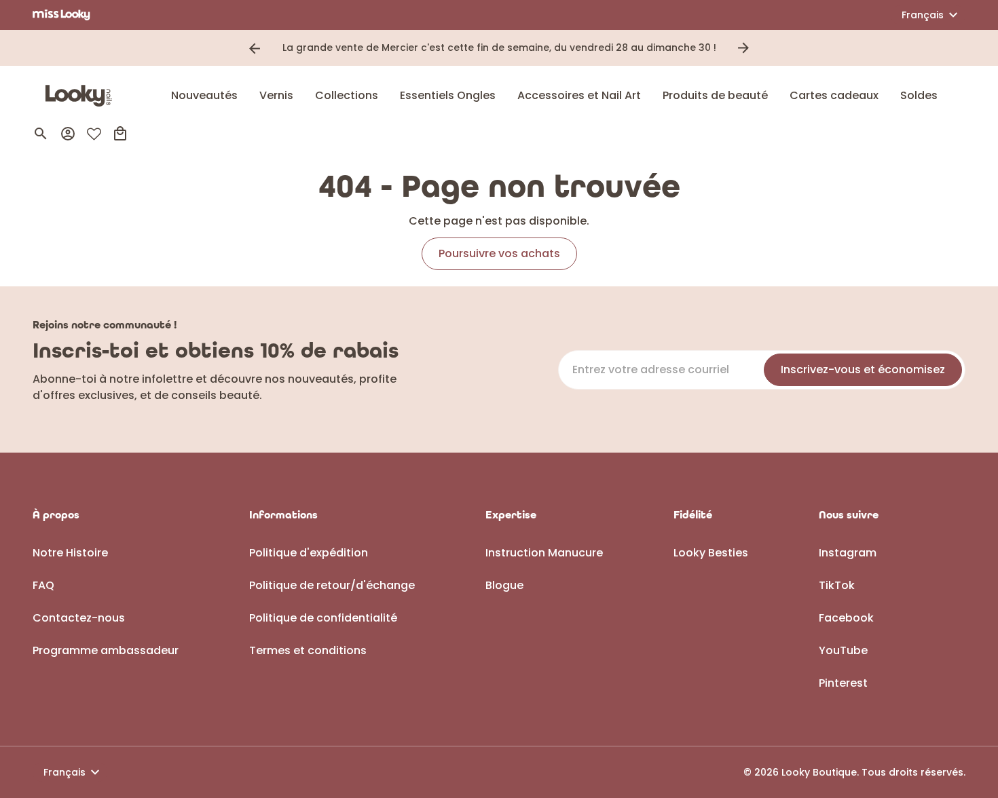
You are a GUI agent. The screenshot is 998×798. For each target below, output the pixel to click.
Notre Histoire (70, 552)
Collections (346, 95)
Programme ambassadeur (106, 650)
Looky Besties (710, 552)
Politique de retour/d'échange (332, 585)
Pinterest (843, 683)
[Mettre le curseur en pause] (762, 48)
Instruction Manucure (544, 552)
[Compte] (68, 134)
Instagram (847, 552)
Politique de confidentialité (323, 618)
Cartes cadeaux (834, 95)
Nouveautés (204, 95)
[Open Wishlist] (94, 134)
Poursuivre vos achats (499, 253)
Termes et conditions (308, 650)
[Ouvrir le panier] (120, 134)
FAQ (43, 585)
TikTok (837, 585)
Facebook (846, 618)
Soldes (919, 95)
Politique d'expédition (308, 552)
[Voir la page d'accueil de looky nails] (82, 96)
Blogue (504, 585)
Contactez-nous (79, 618)
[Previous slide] (254, 48)
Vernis (276, 95)
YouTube (843, 650)
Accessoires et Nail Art (579, 95)
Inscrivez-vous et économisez (863, 369)
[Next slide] (743, 48)
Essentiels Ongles (448, 95)
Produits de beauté (715, 95)
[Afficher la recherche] (41, 134)
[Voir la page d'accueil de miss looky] (61, 15)
